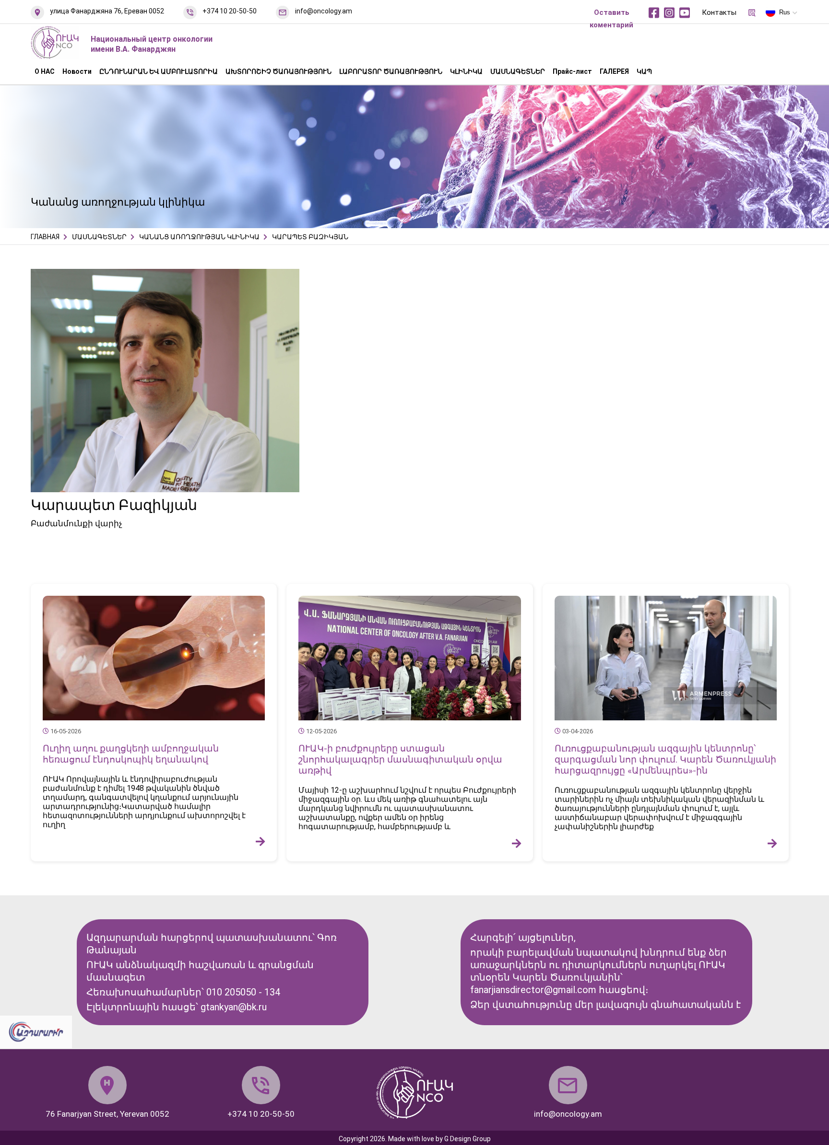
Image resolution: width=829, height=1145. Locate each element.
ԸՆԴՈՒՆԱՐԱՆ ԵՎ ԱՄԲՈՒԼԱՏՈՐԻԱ (158, 71)
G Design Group (467, 1139)
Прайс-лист (572, 71)
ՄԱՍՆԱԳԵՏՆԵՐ (517, 71)
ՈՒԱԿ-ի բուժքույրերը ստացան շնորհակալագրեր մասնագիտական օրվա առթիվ (400, 759)
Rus (784, 12)
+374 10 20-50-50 (229, 11)
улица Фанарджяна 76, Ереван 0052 (107, 11)
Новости (77, 71)
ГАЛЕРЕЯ (614, 71)
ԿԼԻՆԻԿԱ (466, 71)
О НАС (45, 71)
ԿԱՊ (644, 71)
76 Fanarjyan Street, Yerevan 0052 (107, 1114)
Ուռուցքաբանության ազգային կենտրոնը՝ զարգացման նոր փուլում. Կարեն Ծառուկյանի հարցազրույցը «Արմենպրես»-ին (665, 759)
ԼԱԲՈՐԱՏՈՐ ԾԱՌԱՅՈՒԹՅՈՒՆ (390, 71)
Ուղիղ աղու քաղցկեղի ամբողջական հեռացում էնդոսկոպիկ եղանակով (131, 754)
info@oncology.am (323, 11)
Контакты (719, 12)
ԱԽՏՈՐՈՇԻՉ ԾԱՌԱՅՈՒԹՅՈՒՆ (278, 71)
